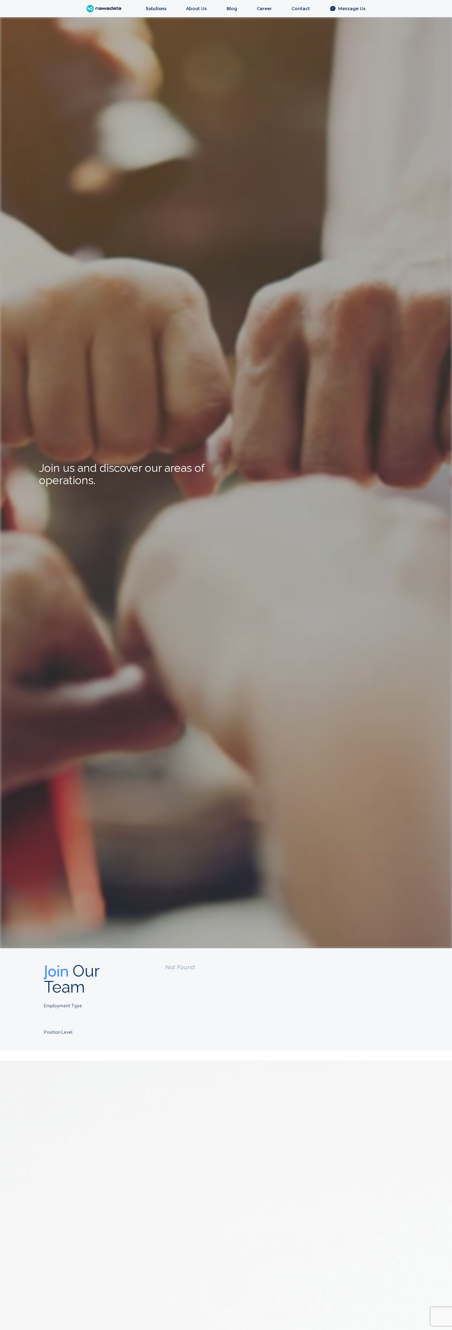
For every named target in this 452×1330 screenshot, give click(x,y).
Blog (232, 8)
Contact (300, 8)
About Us (196, 8)
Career (264, 8)
